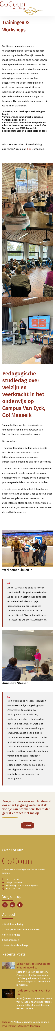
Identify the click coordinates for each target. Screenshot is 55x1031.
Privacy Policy (9, 1026)
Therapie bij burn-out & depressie (22, 929)
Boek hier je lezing (13, 924)
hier (29, 149)
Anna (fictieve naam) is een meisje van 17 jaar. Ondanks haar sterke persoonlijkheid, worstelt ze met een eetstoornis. (34, 1003)
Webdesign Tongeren (29, 1026)
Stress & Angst (12, 934)
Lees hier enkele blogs (16, 945)
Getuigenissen (11, 940)
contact (27, 825)
